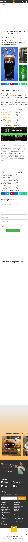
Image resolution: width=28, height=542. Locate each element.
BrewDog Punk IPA (7, 114)
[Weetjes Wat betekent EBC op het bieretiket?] (20, 292)
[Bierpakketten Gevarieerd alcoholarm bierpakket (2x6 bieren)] (20, 367)
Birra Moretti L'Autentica (9, 121)
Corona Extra (6, 116)
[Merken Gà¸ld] (8, 367)
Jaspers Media (21, 538)
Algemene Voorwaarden (4, 517)
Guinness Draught (7, 111)
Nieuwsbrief (4, 524)
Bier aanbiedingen (18, 506)
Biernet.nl (5, 538)
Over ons (3, 504)
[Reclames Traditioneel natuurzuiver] (20, 329)
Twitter (5, 487)
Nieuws (3, 4)
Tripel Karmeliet (6, 122)
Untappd (12, 95)
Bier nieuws (17, 507)
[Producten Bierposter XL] (14, 348)
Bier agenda (17, 510)
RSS (16, 487)
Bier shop (16, 509)
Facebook (6, 483)
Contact (3, 506)
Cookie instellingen (6, 512)
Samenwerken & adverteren (5, 509)
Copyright (3, 520)
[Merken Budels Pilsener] (8, 292)
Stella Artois (6, 124)
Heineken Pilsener (7, 112)
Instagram (18, 483)
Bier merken (17, 504)
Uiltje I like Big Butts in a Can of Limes (19, 522)
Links (2, 521)
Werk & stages (5, 507)
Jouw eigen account (6, 523)
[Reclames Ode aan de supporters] (8, 329)
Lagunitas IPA (6, 117)
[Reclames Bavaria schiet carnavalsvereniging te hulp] (14, 385)
